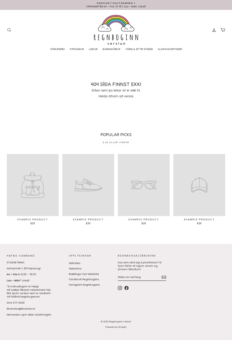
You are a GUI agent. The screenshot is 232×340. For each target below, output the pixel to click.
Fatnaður (77, 49)
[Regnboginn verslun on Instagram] (120, 288)
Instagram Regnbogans (84, 284)
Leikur (93, 49)
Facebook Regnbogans (84, 279)
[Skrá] (164, 277)
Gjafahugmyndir (170, 49)
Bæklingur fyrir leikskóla (84, 274)
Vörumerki (57, 49)
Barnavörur (111, 49)
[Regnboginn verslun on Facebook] (126, 288)
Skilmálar (75, 263)
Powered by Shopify (116, 327)
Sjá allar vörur (116, 142)
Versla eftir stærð (139, 49)
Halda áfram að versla (116, 96)
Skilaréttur (75, 268)
